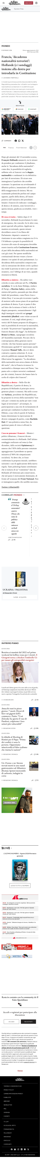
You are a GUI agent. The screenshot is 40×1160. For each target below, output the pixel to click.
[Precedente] (4, 528)
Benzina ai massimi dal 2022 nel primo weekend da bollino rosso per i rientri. (19, 653)
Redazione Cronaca (10, 754)
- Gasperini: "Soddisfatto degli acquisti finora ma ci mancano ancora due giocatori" (18, 918)
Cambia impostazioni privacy (13, 1093)
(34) (37, 754)
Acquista (19, 597)
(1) (37, 780)
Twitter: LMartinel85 (10, 487)
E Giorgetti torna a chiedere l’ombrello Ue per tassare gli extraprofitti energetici (19, 657)
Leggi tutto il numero (20, 885)
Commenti (7, 141)
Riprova (20, 1070)
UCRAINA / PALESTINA (15, 589)
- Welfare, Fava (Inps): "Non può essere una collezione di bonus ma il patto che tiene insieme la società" (19, 928)
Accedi (11, 1022)
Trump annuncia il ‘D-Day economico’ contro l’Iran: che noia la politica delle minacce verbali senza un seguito (15, 516)
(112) (37, 728)
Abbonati (28, 3)
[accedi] (36, 3)
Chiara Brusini (8, 700)
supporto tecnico (29, 1062)
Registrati (28, 1022)
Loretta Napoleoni (15, 537)
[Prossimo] (35, 528)
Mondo (6, 46)
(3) (37, 699)
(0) (14, 539)
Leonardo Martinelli (10, 78)
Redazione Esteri (9, 728)
